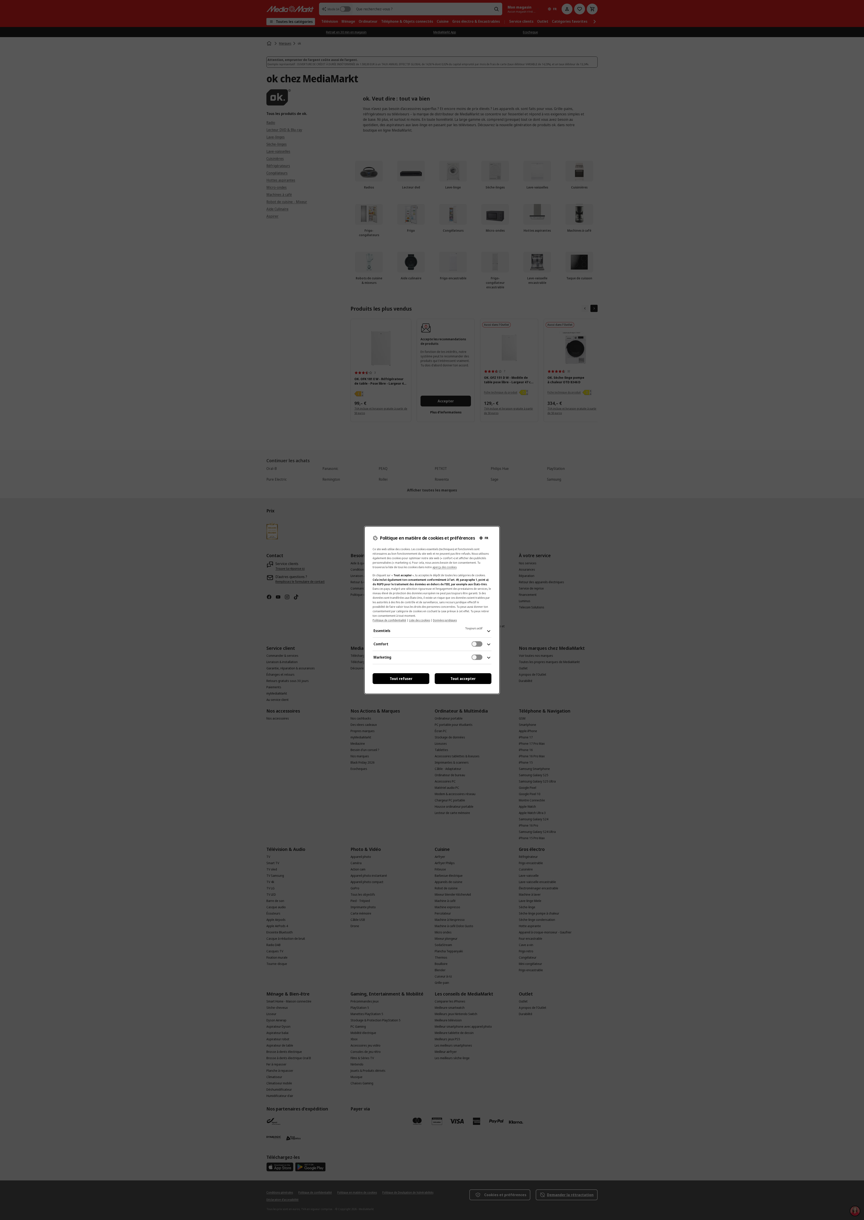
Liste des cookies (419, 620)
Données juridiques (445, 620)
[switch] (477, 644)
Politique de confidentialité (389, 620)
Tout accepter (463, 678)
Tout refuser (401, 678)
